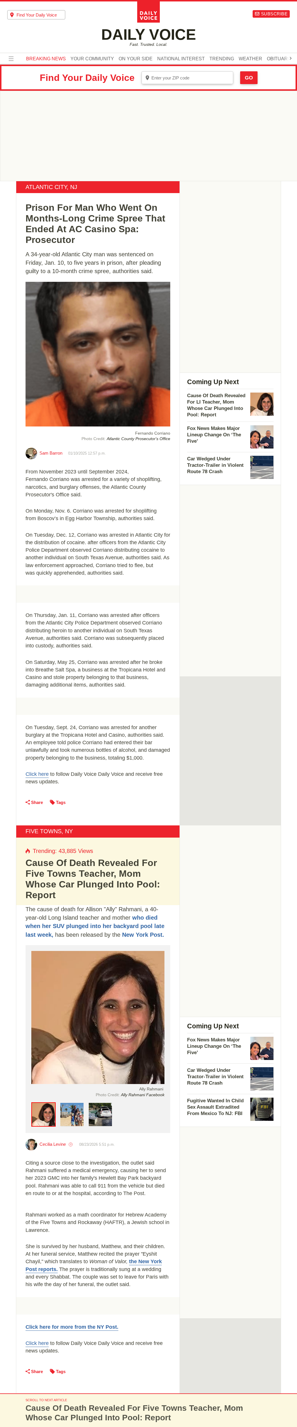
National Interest (181, 59)
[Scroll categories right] (290, 58)
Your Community (92, 59)
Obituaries (281, 59)
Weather (250, 59)
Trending (221, 59)
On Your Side (136, 59)
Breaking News (46, 59)
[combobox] (36, 14)
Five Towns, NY (49, 831)
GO (249, 78)
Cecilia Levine (52, 1144)
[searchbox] (41, 14)
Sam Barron (50, 453)
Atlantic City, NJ (51, 187)
